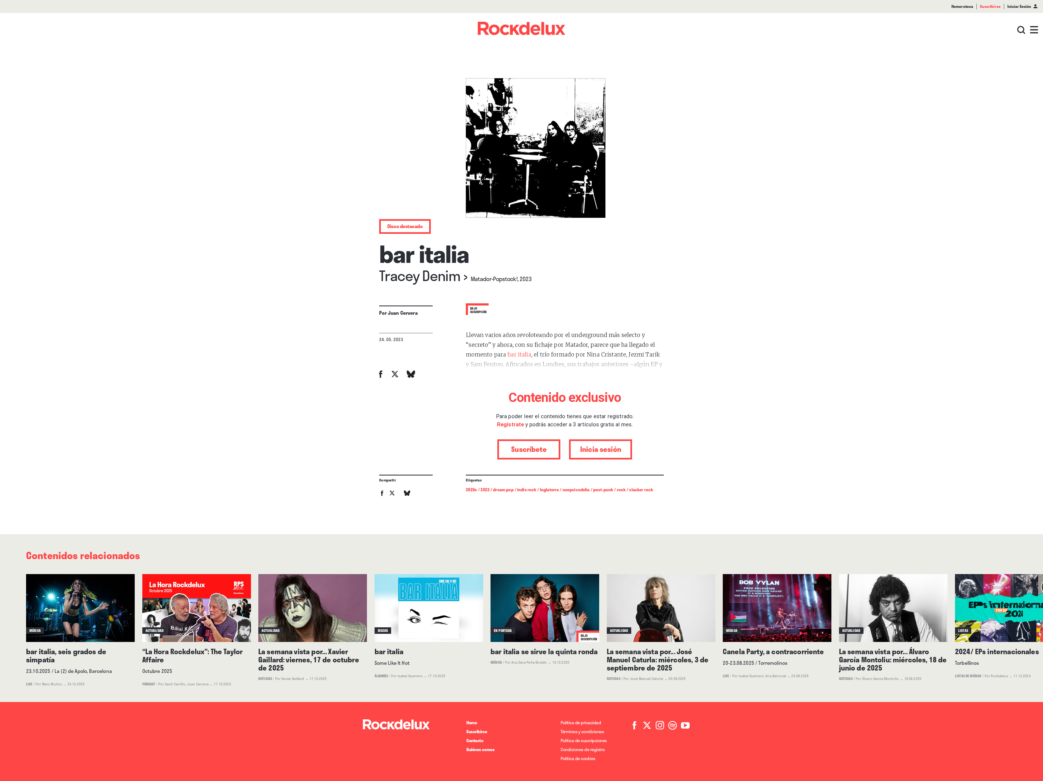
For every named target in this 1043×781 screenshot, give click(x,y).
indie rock (526, 489)
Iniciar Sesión (1019, 6)
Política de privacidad (581, 722)
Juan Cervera (403, 313)
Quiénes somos (480, 749)
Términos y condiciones (582, 731)
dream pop (503, 489)
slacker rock (641, 489)
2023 (484, 489)
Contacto (474, 740)
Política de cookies (578, 758)
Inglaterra (549, 489)
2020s (471, 489)
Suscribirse (476, 731)
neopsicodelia (576, 489)
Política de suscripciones (584, 740)
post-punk (603, 489)
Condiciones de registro (583, 749)
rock (621, 489)
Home (471, 722)
